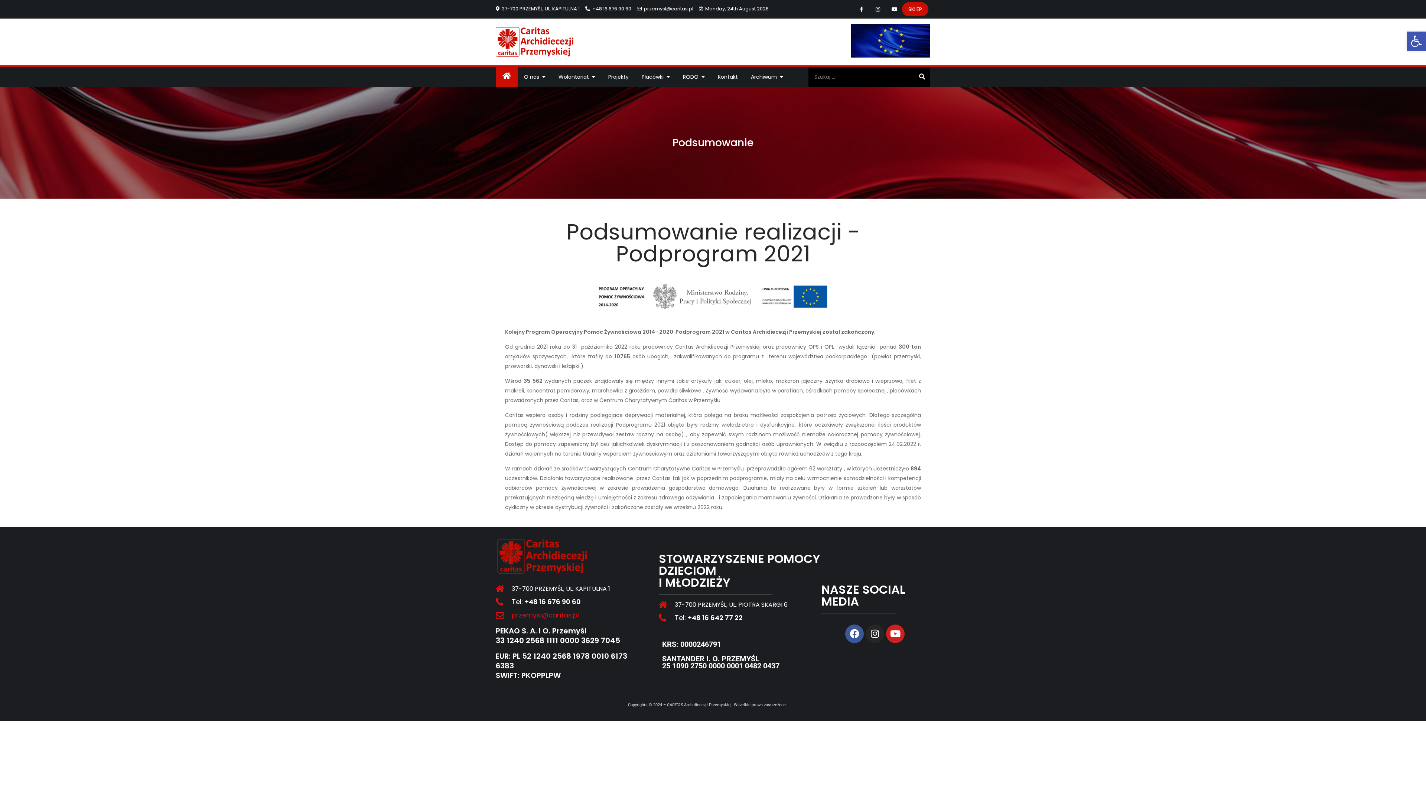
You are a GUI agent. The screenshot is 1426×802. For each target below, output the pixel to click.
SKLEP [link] (915, 9)
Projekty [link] (618, 77)
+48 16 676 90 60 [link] (611, 8)
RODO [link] (691, 77)
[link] (1416, 41)
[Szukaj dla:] (869, 77)
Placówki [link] (653, 77)
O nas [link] (531, 77)
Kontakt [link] (728, 77)
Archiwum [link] (764, 77)
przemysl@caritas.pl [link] (668, 8)
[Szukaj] (922, 77)
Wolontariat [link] (574, 77)
